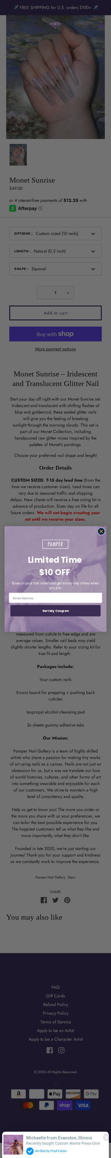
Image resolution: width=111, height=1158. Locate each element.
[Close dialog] (101, 531)
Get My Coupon (55, 611)
